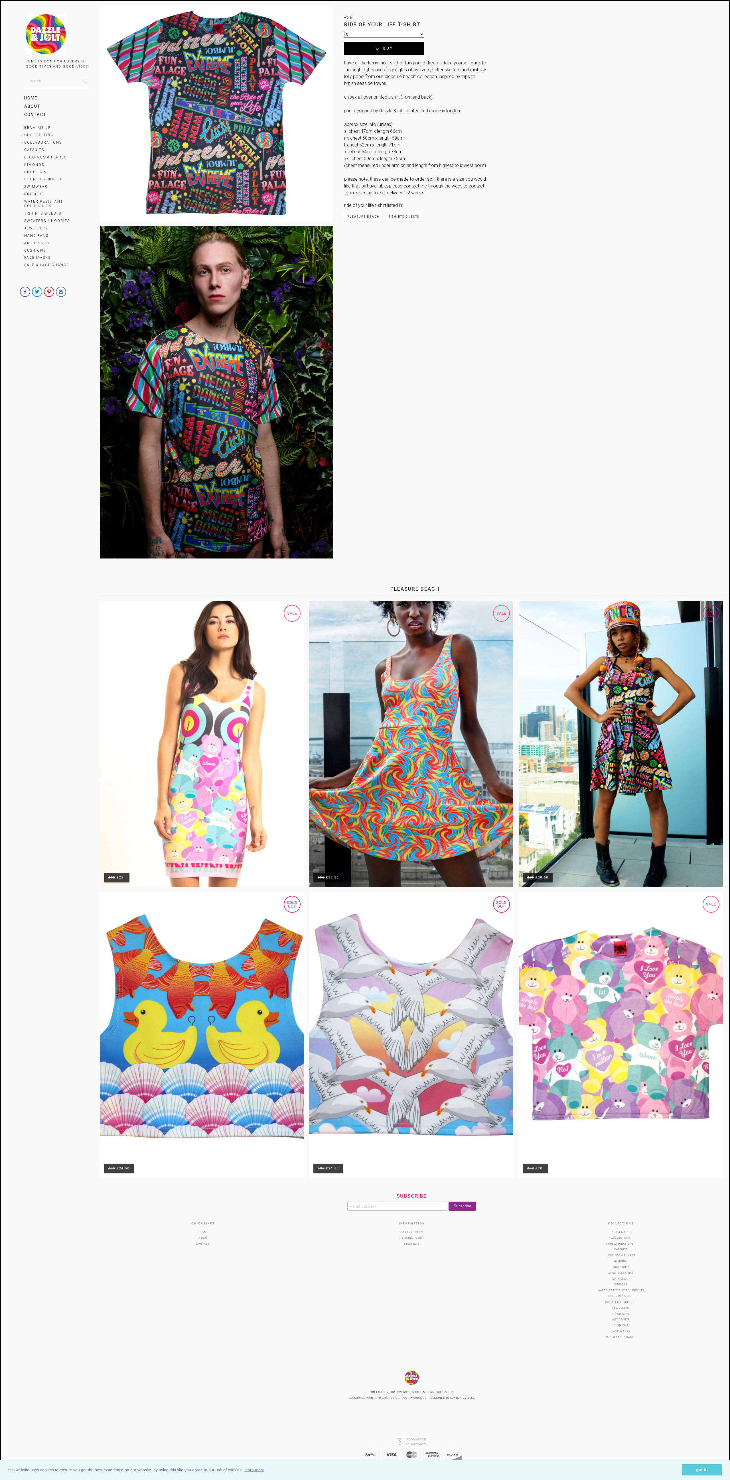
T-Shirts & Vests (42, 213)
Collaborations (43, 142)
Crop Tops (36, 172)
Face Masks (37, 258)
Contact (35, 114)
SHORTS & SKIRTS (42, 179)
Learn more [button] (254, 1469)
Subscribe (412, 1196)
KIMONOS (34, 165)
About (32, 106)
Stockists (411, 1243)
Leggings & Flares (45, 157)
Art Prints (36, 243)
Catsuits (34, 150)
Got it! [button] (702, 1469)
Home (31, 98)
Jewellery (36, 228)
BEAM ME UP (37, 128)
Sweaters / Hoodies (47, 221)
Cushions (35, 250)
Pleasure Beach (363, 216)
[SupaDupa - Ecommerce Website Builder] (399, 1442)
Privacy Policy (412, 1232)
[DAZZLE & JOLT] (57, 35)
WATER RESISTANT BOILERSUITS (43, 203)
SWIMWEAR (36, 187)
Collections (38, 135)
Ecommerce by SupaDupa (416, 1441)
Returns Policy (412, 1237)
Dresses (33, 194)
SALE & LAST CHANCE (46, 265)
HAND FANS (36, 236)
